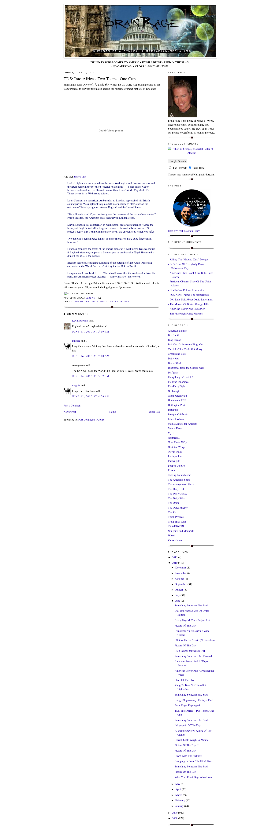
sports (124, 301)
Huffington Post (176, 405)
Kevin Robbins (80, 320)
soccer (113, 301)
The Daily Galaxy (177, 493)
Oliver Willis (175, 451)
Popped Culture (176, 465)
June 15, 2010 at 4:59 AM (91, 396)
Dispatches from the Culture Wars (186, 367)
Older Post (154, 411)
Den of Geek (175, 363)
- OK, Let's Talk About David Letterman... (191, 299)
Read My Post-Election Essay (184, 231)
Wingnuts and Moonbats (181, 531)
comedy (78, 301)
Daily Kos (173, 358)
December (181, 567)
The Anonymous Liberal (181, 484)
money (103, 301)
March (179, 795)
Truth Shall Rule (177, 521)
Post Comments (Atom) (91, 419)
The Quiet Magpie (178, 507)
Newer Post (70, 411)
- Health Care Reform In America (186, 290)
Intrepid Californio (178, 414)
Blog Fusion (174, 340)
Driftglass (173, 372)
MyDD (171, 433)
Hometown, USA (177, 400)
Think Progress (176, 517)
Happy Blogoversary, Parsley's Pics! (194, 700)
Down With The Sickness (188, 756)
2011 (175, 557)
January (179, 806)
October (180, 578)
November (181, 573)
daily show (91, 301)
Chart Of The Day (184, 680)
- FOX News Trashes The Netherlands (188, 294)
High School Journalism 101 (190, 650)
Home (112, 411)
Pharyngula (174, 461)
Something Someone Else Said (191, 605)
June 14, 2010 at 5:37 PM (90, 376)
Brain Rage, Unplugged (187, 705)
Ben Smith (173, 335)
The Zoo (172, 512)
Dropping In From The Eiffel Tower (194, 761)
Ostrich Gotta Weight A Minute (191, 740)
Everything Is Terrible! (180, 377)
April (178, 789)
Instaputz (173, 409)
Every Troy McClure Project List (192, 620)
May (178, 784)
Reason (172, 470)
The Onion (174, 503)
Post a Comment (72, 405)
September (181, 584)
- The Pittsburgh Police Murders (185, 313)
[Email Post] (99, 298)
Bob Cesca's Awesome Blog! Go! (185, 344)
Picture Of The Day (185, 625)
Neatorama (174, 437)
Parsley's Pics (175, 456)
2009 (175, 812)
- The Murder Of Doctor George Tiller (189, 304)
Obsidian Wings (176, 447)
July (177, 595)
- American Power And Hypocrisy (186, 309)
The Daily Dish (176, 489)
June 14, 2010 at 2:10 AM (91, 356)
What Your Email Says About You (193, 777)
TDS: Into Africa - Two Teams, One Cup (100, 78)
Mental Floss (175, 428)
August (179, 589)
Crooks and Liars (177, 353)
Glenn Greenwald (177, 395)
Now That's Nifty (177, 442)
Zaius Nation (175, 540)
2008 (175, 818)
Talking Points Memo (179, 475)
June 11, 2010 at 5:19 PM (90, 331)
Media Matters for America (182, 423)
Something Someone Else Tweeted (193, 656)
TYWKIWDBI (176, 526)
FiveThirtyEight (176, 386)
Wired (171, 535)
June (178, 600)
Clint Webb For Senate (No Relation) (195, 640)
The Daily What (176, 498)
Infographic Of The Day (188, 725)
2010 (175, 562)
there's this (80, 176)
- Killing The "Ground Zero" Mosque (188, 259)
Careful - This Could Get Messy (185, 349)
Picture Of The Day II (187, 745)
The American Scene (179, 479)
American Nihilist (177, 330)
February (180, 800)
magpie (76, 340)
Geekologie (174, 391)
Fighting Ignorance (178, 382)
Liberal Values (176, 419)
